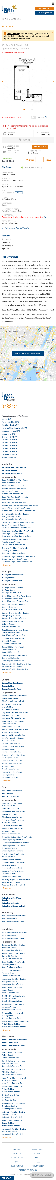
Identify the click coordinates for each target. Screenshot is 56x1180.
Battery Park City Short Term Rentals (15, 514)
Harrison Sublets (8, 1123)
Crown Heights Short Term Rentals (14, 656)
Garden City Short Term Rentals (13, 953)
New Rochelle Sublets (10, 1063)
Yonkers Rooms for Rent (10, 1058)
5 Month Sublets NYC (9, 452)
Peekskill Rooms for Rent (11, 1091)
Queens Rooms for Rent (11, 689)
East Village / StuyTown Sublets (13, 534)
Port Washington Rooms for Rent (14, 1027)
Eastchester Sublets (9, 1114)
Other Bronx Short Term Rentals (13, 812)
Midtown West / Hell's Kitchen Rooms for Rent (18, 511)
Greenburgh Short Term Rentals (13, 1103)
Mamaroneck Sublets (9, 1131)
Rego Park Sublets (8, 741)
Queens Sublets (8, 686)
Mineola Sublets (7, 990)
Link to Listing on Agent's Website (15, 228)
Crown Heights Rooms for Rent (13, 661)
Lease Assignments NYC (11, 431)
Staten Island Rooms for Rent (13, 906)
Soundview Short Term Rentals (13, 863)
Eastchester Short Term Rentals (13, 1112)
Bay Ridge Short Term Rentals (13, 587)
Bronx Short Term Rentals (12, 790)
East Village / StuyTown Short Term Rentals (17, 531)
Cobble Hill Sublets (9, 650)
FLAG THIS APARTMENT (12, 117)
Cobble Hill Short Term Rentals (13, 647)
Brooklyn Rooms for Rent (12, 581)
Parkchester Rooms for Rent (12, 825)
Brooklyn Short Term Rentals (13, 575)
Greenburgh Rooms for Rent (12, 1109)
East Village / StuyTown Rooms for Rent (16, 536)
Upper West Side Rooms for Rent (14, 502)
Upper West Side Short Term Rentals (15, 497)
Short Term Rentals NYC (11, 425)
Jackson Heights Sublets (10, 732)
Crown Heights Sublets (10, 658)
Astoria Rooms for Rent (10, 709)
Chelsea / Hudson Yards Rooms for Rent (16, 528)
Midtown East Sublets (10, 491)
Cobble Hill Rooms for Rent (11, 652)
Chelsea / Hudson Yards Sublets (13, 525)
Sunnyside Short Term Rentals (13, 747)
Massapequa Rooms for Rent (12, 984)
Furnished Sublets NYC (10, 422)
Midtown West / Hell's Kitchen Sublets (16, 508)
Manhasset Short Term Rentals (13, 1004)
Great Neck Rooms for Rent (12, 1001)
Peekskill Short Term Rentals (12, 1086)
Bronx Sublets (7, 793)
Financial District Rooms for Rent (13, 545)
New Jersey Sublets (9, 919)
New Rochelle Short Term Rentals (14, 1061)
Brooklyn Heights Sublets (11, 615)
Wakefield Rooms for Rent (11, 859)
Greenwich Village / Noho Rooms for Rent (17, 562)
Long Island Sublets (9, 935)
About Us (17, 1154)
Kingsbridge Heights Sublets (12, 840)
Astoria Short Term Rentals (11, 704)
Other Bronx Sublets (9, 814)
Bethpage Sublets (8, 1015)
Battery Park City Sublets (11, 517)
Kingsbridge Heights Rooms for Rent (15, 842)
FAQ (16, 1162)
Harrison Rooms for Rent (11, 1126)
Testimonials (17, 1166)
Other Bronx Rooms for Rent (12, 817)
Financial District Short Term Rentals (15, 539)
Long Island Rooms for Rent (13, 938)
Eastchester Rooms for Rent (12, 1117)
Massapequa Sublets (9, 981)
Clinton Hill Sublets (8, 641)
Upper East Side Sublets (11, 483)
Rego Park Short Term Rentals (13, 738)
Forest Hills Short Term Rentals (13, 721)
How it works (17, 1158)
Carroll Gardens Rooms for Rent (13, 635)
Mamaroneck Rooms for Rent (12, 1134)
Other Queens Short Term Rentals (14, 696)
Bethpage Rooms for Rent (11, 1018)
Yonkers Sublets (7, 1055)
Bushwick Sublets (8, 624)
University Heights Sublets (11, 882)
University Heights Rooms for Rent (14, 885)
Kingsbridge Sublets (9, 848)
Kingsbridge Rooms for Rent (12, 851)
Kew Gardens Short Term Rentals (14, 755)
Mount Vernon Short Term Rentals (14, 1078)
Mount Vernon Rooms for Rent (13, 1083)
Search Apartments (44, 8)
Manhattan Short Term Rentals (14, 467)
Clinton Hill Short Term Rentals (13, 638)
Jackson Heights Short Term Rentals (15, 730)
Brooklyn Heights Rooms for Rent (14, 618)
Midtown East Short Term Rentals (14, 489)
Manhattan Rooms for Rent (12, 473)
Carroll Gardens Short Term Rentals (15, 630)
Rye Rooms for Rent (9, 1100)
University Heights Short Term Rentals (16, 880)
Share (31, 159)
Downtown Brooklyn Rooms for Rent (15, 669)
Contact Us (37, 1149)
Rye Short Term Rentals (10, 1095)
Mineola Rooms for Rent (10, 993)
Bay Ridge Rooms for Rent (11, 593)
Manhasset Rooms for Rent (11, 1010)
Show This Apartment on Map (28, 353)
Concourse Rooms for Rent (11, 876)
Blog (37, 1158)
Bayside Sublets (8, 766)
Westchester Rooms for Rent (13, 1046)
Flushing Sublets (8, 775)
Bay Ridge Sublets (8, 590)
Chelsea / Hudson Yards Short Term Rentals (18, 522)
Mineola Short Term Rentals (12, 987)
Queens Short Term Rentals (12, 683)
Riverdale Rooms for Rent (11, 808)
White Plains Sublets (9, 1072)
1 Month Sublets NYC (9, 440)
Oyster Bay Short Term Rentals (13, 962)
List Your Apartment (45, 13)
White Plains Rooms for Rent (12, 1074)
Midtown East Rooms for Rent (12, 494)
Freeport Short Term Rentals (12, 970)
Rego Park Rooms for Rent (11, 743)
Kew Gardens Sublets (10, 758)
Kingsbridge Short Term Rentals (13, 846)
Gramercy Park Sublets (10, 551)
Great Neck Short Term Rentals (13, 996)
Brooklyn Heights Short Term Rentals (15, 613)
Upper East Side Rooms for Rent (13, 485)
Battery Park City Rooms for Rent (14, 519)
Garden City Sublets (9, 956)
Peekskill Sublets (8, 1089)
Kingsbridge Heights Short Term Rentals (17, 837)
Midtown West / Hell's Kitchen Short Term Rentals (20, 506)
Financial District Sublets (11, 542)
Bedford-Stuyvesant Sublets (12, 599)
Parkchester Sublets (9, 823)
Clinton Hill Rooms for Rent (11, 644)
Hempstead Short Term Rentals (13, 945)
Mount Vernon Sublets (10, 1080)
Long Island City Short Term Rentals (15, 713)
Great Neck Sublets (9, 998)
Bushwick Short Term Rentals (12, 621)
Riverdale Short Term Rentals (12, 803)
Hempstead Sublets (9, 948)
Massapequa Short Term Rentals (14, 979)
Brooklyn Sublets (8, 578)
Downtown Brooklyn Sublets (12, 667)
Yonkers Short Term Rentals (12, 1052)
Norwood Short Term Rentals (12, 829)
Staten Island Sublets (10, 903)
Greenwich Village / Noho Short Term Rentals (18, 557)
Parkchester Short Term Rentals (13, 820)
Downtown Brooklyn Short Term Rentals (16, 664)
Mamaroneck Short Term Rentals (14, 1129)
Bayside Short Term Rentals (12, 764)
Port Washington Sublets (11, 1024)
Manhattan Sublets (9, 470)
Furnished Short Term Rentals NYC (14, 428)
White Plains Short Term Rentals (13, 1069)
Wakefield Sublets (8, 857)
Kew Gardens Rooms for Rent (12, 760)
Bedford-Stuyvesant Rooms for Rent (15, 601)
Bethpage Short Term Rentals (12, 1013)
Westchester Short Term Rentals (14, 1040)
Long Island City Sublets (11, 715)
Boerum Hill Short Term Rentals (13, 604)
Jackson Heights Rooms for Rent (13, 735)
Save (48, 159)
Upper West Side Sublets (11, 500)
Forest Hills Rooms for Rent (11, 726)
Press (37, 1162)
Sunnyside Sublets (8, 749)
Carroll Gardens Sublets (11, 633)
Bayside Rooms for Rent (10, 769)
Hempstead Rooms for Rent (12, 950)
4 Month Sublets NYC (9, 449)
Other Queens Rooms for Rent (13, 701)
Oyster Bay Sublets (9, 965)
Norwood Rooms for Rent (11, 834)
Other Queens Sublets (10, 698)
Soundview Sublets (9, 865)
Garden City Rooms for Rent (12, 959)
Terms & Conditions (28, 1170)
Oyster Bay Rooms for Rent (12, 967)
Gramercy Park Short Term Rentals (14, 548)
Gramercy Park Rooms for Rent (13, 553)
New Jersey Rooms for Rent (13, 922)
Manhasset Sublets (9, 1007)
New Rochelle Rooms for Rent (12, 1066)
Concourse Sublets (8, 874)
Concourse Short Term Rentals (13, 871)
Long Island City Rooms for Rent (13, 718)
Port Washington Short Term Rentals (15, 1021)
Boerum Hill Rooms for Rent (12, 610)
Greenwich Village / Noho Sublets (14, 559)
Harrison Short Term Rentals (12, 1120)
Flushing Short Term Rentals (12, 772)
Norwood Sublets (8, 831)
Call (19, 193)
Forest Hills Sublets (9, 724)
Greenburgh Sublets (9, 1106)
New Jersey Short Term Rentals (14, 916)
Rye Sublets (6, 1097)
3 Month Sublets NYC (9, 446)
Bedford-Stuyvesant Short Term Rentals (16, 596)
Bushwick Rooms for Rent (11, 627)
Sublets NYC (6, 419)
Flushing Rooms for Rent (11, 777)
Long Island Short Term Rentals (14, 932)
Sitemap (37, 1154)
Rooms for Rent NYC (9, 437)
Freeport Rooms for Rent (11, 976)
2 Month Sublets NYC (9, 443)
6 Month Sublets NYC (9, 455)
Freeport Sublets (8, 973)
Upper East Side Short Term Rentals (15, 480)
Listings (17, 1149)
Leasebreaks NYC (8, 434)
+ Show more (6, 565)
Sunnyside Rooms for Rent (11, 752)
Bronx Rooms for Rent (10, 796)
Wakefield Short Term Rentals (13, 854)
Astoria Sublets (7, 707)
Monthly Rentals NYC (9, 458)
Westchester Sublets (10, 1043)
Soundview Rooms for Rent (12, 868)
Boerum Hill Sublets (9, 607)
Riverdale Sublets (8, 806)
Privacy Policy (37, 1166)
